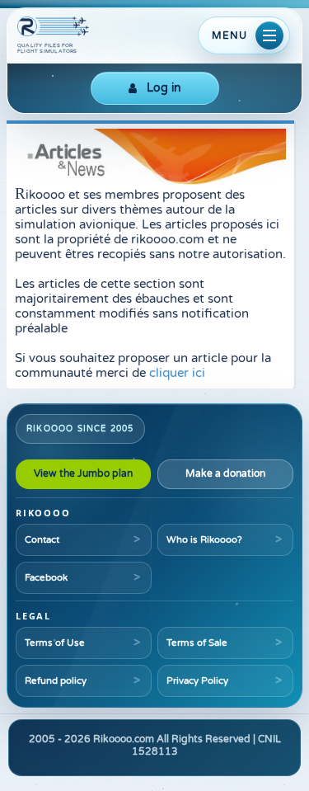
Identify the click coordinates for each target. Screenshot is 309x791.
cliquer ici (177, 372)
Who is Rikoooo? (204, 539)
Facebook (46, 577)
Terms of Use (55, 642)
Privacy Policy (197, 680)
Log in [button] (164, 88)
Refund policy (56, 680)
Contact (42, 539)
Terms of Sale (196, 642)
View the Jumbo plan (83, 473)
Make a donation (225, 473)
